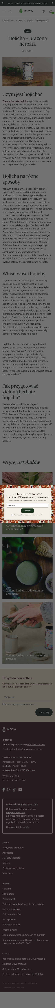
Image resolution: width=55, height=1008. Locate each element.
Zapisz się (27, 510)
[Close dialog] (53, 487)
